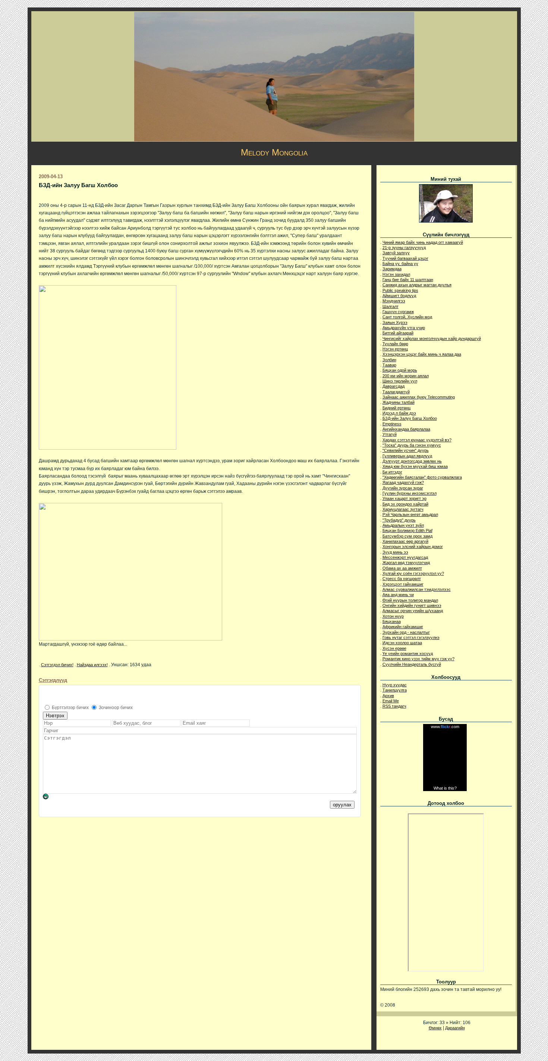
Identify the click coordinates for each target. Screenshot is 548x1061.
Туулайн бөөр (395, 343)
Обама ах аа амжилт (402, 568)
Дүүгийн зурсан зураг (402, 488)
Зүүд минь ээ (395, 552)
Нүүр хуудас (394, 685)
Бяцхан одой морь (399, 370)
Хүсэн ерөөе (394, 648)
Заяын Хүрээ (394, 322)
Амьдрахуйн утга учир (403, 327)
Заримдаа (391, 269)
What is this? (445, 788)
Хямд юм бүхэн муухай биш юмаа (415, 466)
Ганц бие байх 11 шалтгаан (407, 279)
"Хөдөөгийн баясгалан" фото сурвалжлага (422, 477)
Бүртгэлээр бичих (70, 707)
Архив (388, 695)
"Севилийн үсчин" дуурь (405, 450)
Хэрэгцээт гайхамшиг (402, 584)
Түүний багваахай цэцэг (405, 258)
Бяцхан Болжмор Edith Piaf (407, 530)
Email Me (390, 701)
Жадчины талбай (398, 402)
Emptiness (391, 424)
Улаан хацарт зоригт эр (404, 498)
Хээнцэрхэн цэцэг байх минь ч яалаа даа (421, 354)
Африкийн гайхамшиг (402, 626)
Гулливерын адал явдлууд (407, 456)
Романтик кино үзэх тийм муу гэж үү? (418, 659)
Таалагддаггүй (396, 392)
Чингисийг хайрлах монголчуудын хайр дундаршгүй (431, 338)
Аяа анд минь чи (398, 594)
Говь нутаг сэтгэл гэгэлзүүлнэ (411, 637)
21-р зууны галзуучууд (404, 247)
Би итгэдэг (392, 472)
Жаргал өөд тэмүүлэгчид (406, 562)
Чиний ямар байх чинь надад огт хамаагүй (422, 242)
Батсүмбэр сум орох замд (407, 536)
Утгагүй (389, 434)
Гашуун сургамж (398, 311)
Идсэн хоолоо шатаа (402, 642)
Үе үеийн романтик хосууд (407, 653)
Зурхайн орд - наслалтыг (406, 632)
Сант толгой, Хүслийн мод (407, 317)
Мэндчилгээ (393, 301)
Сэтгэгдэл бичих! (57, 664)
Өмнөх (435, 1028)
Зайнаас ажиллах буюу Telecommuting (418, 397)
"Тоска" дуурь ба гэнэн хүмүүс (411, 445)
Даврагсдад (393, 386)
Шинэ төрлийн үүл (399, 381)
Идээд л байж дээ (399, 413)
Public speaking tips (400, 290)
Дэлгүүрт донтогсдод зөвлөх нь (412, 461)
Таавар (389, 365)
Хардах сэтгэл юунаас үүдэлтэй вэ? (416, 440)
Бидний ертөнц (396, 408)
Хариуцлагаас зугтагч (402, 509)
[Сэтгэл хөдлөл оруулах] (49, 797)
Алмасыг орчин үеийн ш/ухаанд (412, 610)
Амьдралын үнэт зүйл (403, 525)
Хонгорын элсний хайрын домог (412, 546)
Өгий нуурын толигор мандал (410, 600)
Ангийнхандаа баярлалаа (406, 429)
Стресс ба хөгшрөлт (401, 578)
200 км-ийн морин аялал (405, 376)
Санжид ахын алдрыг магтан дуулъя (416, 285)
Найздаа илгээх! (92, 664)
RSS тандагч (394, 706)
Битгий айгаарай (397, 333)
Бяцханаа (391, 621)
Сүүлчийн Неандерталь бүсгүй (411, 664)
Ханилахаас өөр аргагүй (405, 541)
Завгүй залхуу (396, 253)
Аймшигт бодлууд (399, 295)
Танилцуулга (394, 690)
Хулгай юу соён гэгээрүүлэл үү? (413, 573)
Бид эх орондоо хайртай (405, 504)
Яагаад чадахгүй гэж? (403, 482)
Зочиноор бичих (116, 707)
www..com (445, 726)
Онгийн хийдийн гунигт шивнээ (411, 605)
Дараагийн (455, 1028)
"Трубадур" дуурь (399, 520)
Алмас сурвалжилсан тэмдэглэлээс (416, 589)
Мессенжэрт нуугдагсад (405, 557)
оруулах (342, 804)
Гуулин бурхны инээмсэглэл (409, 493)
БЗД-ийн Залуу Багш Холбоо (409, 418)
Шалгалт (390, 306)
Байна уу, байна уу (400, 263)
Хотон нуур (393, 616)
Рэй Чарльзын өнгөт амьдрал (410, 514)
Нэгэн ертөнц (395, 349)
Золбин (389, 360)
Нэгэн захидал (396, 274)
